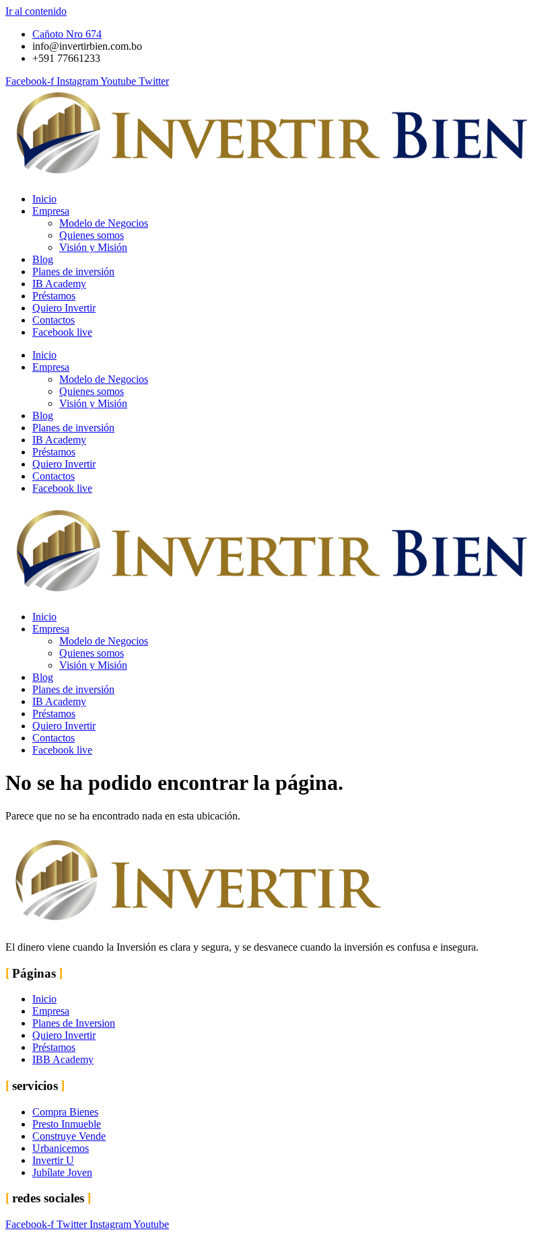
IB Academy (59, 283)
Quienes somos (91, 235)
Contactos (53, 320)
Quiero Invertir (64, 308)
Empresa (50, 211)
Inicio (44, 199)
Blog (42, 259)
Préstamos (53, 295)
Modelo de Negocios (103, 223)
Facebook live (62, 332)
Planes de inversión (73, 271)
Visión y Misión (93, 247)
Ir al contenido (36, 11)
